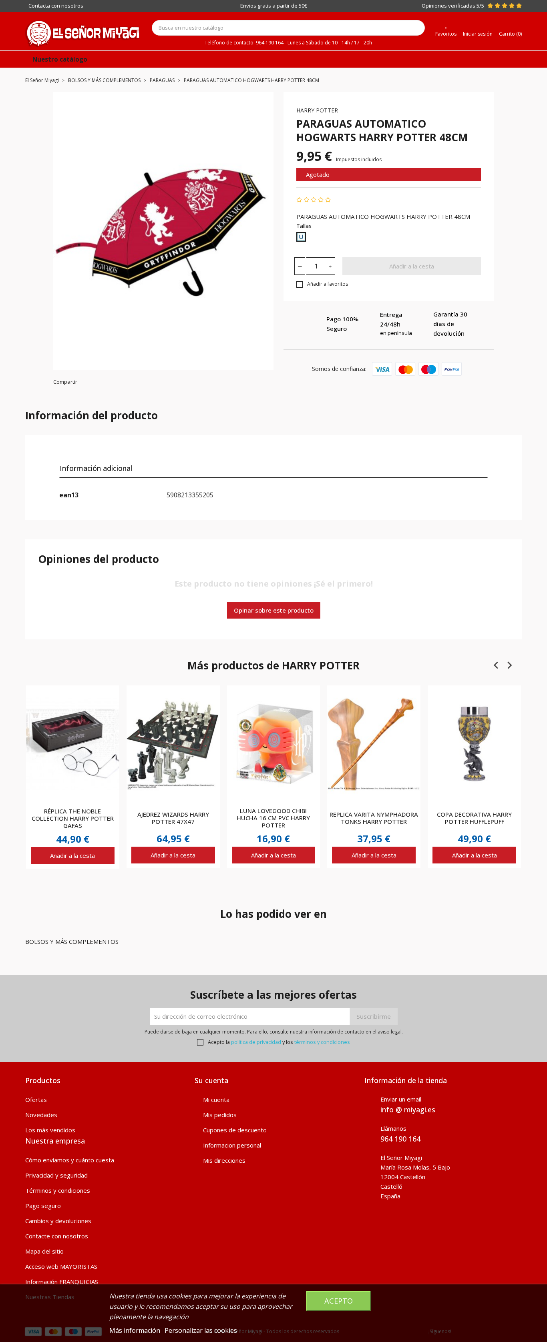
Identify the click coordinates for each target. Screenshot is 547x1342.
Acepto (338, 1301)
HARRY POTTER (317, 110)
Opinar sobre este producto (274, 610)
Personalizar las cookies (201, 1330)
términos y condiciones (322, 1042)
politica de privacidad (256, 1042)
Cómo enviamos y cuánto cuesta (69, 1160)
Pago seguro (43, 1206)
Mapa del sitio (44, 1251)
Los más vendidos (50, 1130)
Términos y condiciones (57, 1190)
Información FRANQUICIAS (61, 1282)
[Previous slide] (496, 665)
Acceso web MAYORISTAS (61, 1266)
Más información (135, 1330)
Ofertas (36, 1100)
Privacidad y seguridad (56, 1175)
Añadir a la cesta (411, 266)
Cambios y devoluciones (58, 1221)
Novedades (41, 1115)
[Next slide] (509, 665)
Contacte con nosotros (56, 1236)
